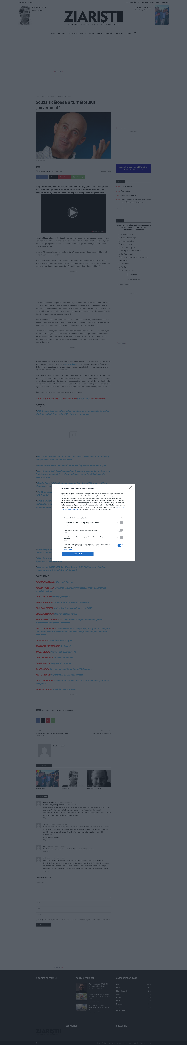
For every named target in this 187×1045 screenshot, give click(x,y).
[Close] (131, 488)
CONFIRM (78, 554)
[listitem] (93, 518)
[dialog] (93, 522)
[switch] (120, 522)
